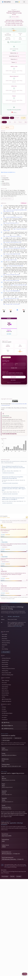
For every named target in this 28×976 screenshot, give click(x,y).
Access (8, 778)
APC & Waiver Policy (18, 626)
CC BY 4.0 (8, 865)
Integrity (7, 785)
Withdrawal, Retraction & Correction (8, 668)
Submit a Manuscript (5, 680)
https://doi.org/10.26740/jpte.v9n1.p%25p (11, 274)
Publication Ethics (5, 666)
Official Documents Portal (6, 699)
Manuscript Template (5, 652)
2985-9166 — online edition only (13, 616)
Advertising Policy (5, 670)
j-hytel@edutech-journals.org (8, 728)
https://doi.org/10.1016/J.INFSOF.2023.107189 (12, 242)
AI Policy (3, 697)
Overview (10, 122)
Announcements (4, 644)
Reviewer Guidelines (5, 693)
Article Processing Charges (6, 684)
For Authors (4, 709)
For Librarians (4, 711)
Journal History (4, 638)
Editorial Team (4, 636)
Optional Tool (7, 792)
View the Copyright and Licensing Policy (9, 433)
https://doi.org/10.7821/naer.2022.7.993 (11, 298)
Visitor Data (12, 876)
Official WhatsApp (6, 722)
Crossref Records (4, 719)
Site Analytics (4, 717)
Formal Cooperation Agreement (13, 858)
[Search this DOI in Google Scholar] (17, 309)
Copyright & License (5, 660)
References (26, 122)
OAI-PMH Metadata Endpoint (7, 713)
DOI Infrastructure (5, 759)
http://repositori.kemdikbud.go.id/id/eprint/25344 (12, 217)
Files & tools (20, 122)
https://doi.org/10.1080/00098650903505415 (11, 291)
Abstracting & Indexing (6, 642)
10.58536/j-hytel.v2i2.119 (15, 42)
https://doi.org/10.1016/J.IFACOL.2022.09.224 (12, 236)
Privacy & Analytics (5, 876)
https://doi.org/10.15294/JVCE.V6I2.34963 (15, 265)
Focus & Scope (4, 682)
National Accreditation (6, 640)
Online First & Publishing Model (7, 674)
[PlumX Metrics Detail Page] (9, 324)
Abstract (15, 122)
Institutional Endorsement (11, 852)
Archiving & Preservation (6, 658)
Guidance (5, 748)
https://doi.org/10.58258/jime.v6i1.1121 (11, 223)
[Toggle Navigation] (24, 2)
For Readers (4, 707)
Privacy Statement (5, 664)
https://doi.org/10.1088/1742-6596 (10, 260)
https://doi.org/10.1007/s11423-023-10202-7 (11, 304)
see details (9, 334)
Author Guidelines (5, 686)
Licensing (9, 754)
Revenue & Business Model (6, 672)
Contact (3, 647)
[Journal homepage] (11, 2)
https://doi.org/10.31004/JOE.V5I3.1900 (11, 280)
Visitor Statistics (5, 715)
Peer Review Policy (5, 695)
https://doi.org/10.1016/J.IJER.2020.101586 (11, 254)
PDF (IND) (7, 127)
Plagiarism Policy (5, 662)
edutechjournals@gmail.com (8, 725)
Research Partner (6, 834)
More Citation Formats (6, 198)
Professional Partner (5, 840)
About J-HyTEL (4, 634)
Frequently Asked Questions (6, 701)
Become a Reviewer (5, 691)
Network (6, 807)
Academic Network (5, 846)
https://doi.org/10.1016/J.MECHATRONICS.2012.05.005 (14, 248)
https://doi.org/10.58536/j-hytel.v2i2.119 (8, 172)
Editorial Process (5, 688)
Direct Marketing (5, 649)
